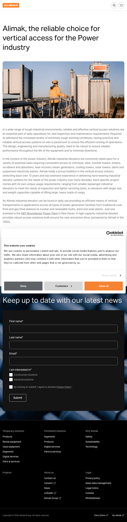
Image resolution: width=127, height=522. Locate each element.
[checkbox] (63, 377)
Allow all (104, 285)
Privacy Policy (64, 386)
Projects (7, 472)
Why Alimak (91, 431)
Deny (23, 285)
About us (49, 472)
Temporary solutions (13, 431)
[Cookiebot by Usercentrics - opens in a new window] (108, 233)
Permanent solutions (55, 431)
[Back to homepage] (11, 5)
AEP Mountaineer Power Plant (39, 213)
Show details (109, 275)
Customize (61, 285)
